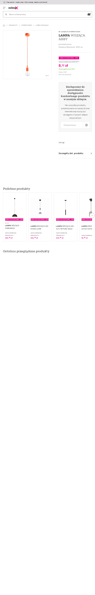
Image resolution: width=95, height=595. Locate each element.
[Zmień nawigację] (4, 7)
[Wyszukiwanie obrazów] (89, 14)
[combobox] (72, 125)
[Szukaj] (6, 14)
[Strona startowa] (4, 25)
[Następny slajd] (92, 215)
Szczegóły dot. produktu (71, 153)
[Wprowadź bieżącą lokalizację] (86, 125)
